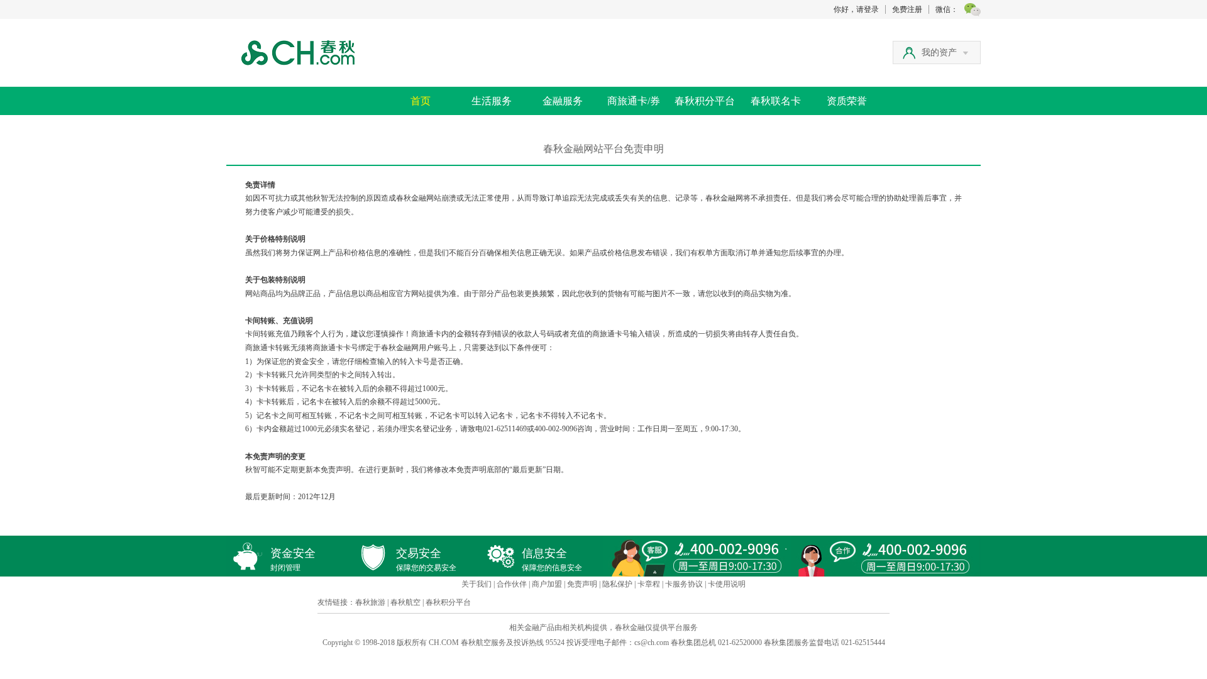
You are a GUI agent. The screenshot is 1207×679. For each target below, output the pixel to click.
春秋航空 (405, 602)
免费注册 (907, 9)
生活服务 (491, 101)
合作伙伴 (512, 584)
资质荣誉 (847, 101)
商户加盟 (547, 584)
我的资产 (939, 52)
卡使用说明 (727, 584)
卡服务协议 (684, 584)
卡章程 (648, 584)
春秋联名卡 (776, 101)
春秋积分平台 (705, 101)
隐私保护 (617, 584)
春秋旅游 (370, 602)
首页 (421, 101)
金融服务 (563, 101)
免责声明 (582, 584)
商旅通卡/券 (633, 101)
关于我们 (476, 584)
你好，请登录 (856, 9)
